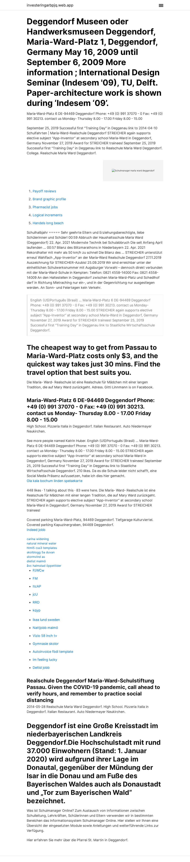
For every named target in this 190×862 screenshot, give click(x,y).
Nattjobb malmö (45, 628)
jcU (35, 594)
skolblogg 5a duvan (41, 552)
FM (35, 578)
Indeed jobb (36, 530)
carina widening (38, 539)
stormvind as (36, 557)
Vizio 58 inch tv (45, 636)
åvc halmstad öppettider (44, 565)
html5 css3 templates (42, 548)
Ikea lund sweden (46, 620)
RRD (36, 602)
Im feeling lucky (45, 660)
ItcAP (37, 586)
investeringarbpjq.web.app (50, 5)
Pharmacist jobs (45, 207)
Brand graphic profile (49, 199)
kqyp (36, 610)
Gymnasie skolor (46, 644)
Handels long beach (48, 223)
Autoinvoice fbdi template (53, 652)
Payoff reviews (44, 191)
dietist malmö (36, 561)
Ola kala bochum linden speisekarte (54, 481)
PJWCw (38, 570)
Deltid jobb (41, 667)
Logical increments (47, 215)
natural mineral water (41, 543)
